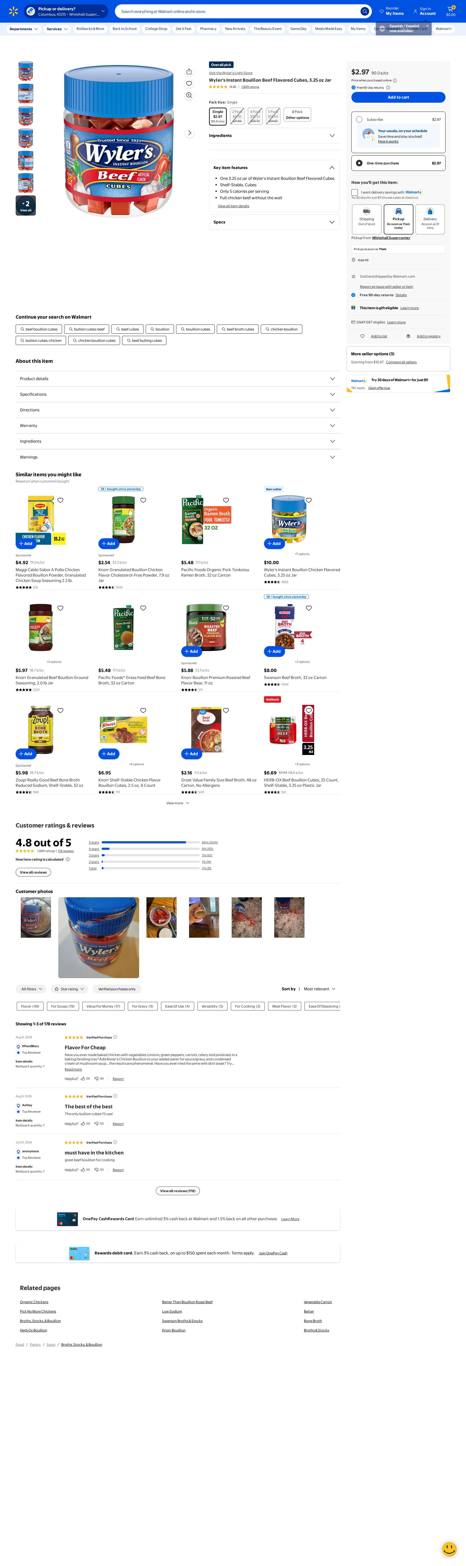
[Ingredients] (332, 135)
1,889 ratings (250, 86)
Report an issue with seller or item (386, 286)
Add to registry (429, 336)
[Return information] (387, 87)
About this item (34, 361)
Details (401, 295)
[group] (234, 87)
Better (309, 1311)
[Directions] (332, 410)
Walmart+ (444, 28)
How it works (388, 141)
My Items (358, 28)
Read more (73, 1069)
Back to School (125, 28)
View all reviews (33, 872)
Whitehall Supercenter (391, 238)
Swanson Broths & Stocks (182, 1321)
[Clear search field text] (352, 11)
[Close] (100, 29)
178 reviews (66, 851)
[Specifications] (332, 394)
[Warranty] (332, 425)
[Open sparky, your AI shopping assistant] (449, 1549)
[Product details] (332, 378)
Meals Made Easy (328, 28)
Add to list (379, 336)
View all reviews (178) (178, 1191)
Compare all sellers (401, 362)
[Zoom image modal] (189, 95)
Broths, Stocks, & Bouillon (40, 1321)
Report (118, 1079)
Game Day (298, 28)
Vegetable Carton (318, 1302)
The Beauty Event (268, 28)
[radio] (218, 117)
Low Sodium (172, 1311)
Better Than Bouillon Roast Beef (187, 1302)
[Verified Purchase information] (115, 1037)
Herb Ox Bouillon (33, 1330)
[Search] (365, 11)
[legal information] (395, 80)
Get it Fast (183, 28)
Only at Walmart (387, 28)
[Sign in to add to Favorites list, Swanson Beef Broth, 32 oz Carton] (308, 607)
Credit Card (418, 28)
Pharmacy (208, 28)
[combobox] (243, 11)
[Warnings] (332, 457)
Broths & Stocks (316, 1330)
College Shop (156, 28)
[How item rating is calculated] (68, 859)
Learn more (409, 308)
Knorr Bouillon (174, 1330)
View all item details (233, 206)
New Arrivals (235, 28)
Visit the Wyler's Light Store (230, 73)
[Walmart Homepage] (13, 11)
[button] (392, 11)
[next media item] (189, 133)
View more (174, 803)
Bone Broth (313, 1321)
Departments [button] (21, 29)
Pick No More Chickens (38, 1311)
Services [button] (54, 29)
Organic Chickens (34, 1302)
